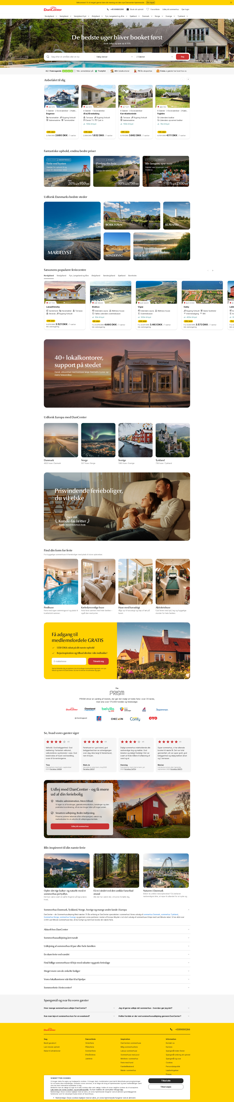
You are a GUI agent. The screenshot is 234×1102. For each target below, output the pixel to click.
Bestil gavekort (50, 1043)
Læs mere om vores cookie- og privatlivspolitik (70, 1090)
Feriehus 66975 (176, 769)
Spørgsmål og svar (173, 1059)
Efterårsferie (90, 1055)
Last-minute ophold (51, 1047)
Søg (182, 57)
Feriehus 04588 (56, 769)
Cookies (169, 1062)
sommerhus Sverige (68, 917)
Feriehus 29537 (89, 769)
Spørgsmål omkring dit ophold (178, 1055)
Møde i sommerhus (128, 1070)
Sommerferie (90, 1051)
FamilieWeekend (127, 1066)
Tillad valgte (166, 1087)
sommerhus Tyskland (169, 914)
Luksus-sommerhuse (129, 1051)
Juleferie (88, 1059)
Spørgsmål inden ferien (175, 1051)
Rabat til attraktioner (52, 1051)
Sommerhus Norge (51, 917)
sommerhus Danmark (151, 914)
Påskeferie (89, 1047)
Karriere (169, 1047)
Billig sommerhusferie (129, 1047)
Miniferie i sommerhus (129, 1059)
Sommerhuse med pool (130, 1055)
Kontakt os (170, 1043)
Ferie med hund (127, 1062)
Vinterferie (89, 1043)
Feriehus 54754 (130, 769)
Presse (168, 1074)
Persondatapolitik (173, 1066)
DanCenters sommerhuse (131, 1043)
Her (121, 1090)
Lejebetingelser (172, 1070)
